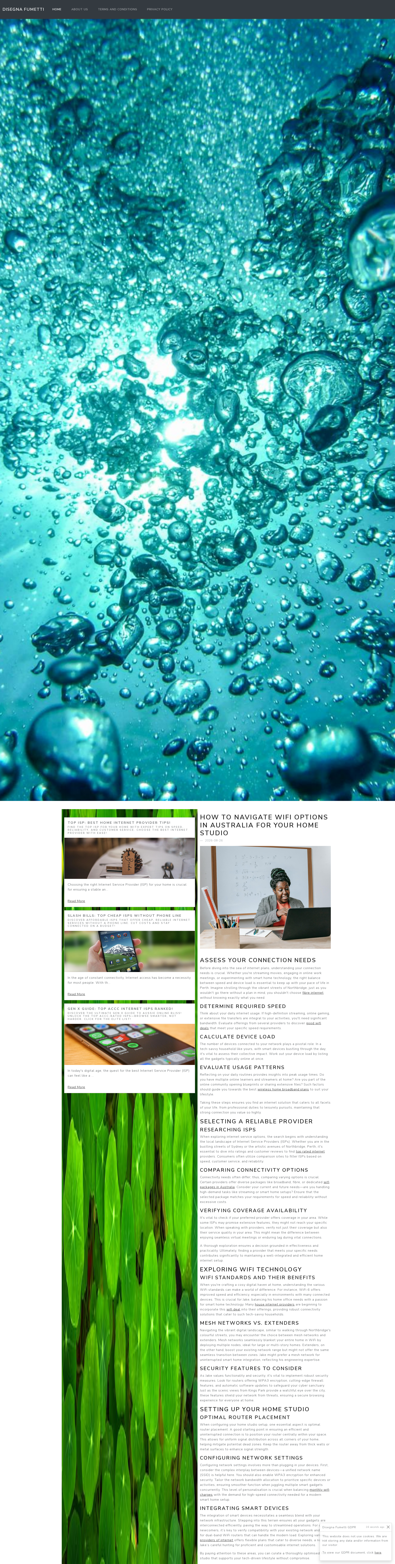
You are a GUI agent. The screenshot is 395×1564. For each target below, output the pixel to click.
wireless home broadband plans (283, 1089)
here (378, 1553)
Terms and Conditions (117, 9)
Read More (76, 901)
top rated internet (310, 1151)
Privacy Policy (160, 9)
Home (57, 9)
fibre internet (313, 993)
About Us (79, 9)
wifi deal (233, 1309)
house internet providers (275, 1304)
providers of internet (216, 1540)
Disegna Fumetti (23, 9)
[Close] (388, 1527)
